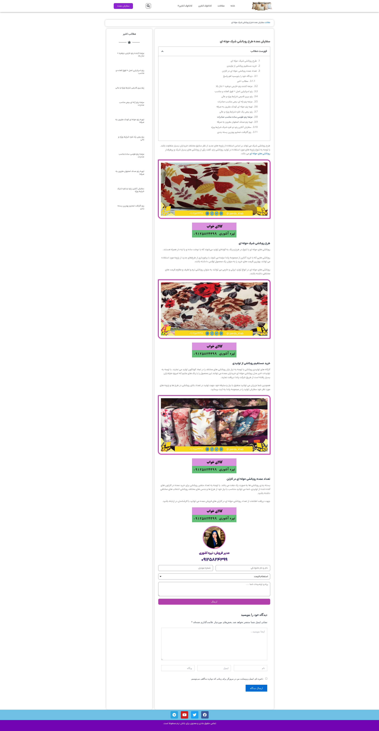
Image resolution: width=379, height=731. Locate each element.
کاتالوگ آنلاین (205, 5)
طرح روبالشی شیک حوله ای (244, 61)
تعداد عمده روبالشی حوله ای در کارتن (239, 71)
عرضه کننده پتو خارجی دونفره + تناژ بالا (234, 86)
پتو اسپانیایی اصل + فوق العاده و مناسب (234, 91)
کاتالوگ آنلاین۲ (185, 5)
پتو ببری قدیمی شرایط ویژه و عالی (237, 96)
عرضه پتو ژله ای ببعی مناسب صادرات (235, 102)
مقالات (221, 5)
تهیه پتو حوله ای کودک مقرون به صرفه (234, 107)
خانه (233, 5)
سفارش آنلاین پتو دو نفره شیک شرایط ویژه (231, 127)
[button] (148, 6)
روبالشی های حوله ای (260, 153)
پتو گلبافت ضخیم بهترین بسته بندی (234, 132)
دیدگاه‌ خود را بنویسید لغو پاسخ (238, 76)
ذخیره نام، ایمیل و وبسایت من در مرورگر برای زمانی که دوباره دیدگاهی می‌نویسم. (227, 678)
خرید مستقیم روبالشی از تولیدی (242, 66)
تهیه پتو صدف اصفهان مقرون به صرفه (235, 122)
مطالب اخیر (242, 81)
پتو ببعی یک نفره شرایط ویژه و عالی (236, 112)
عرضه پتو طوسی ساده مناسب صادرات (235, 117)
